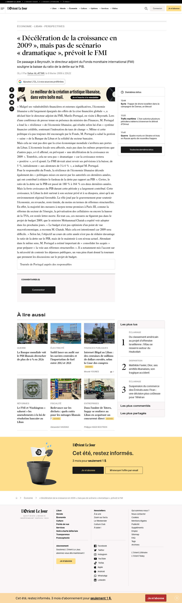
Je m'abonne (156, 598)
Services (60, 527)
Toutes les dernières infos (141, 149)
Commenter (38, 289)
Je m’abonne (88, 470)
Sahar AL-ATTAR (35, 73)
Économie (24, 26)
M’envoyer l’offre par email (124, 470)
